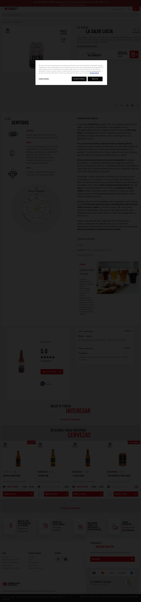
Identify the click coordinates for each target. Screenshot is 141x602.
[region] (71, 72)
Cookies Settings (44, 78)
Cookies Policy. (94, 73)
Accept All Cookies (79, 79)
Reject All (95, 79)
